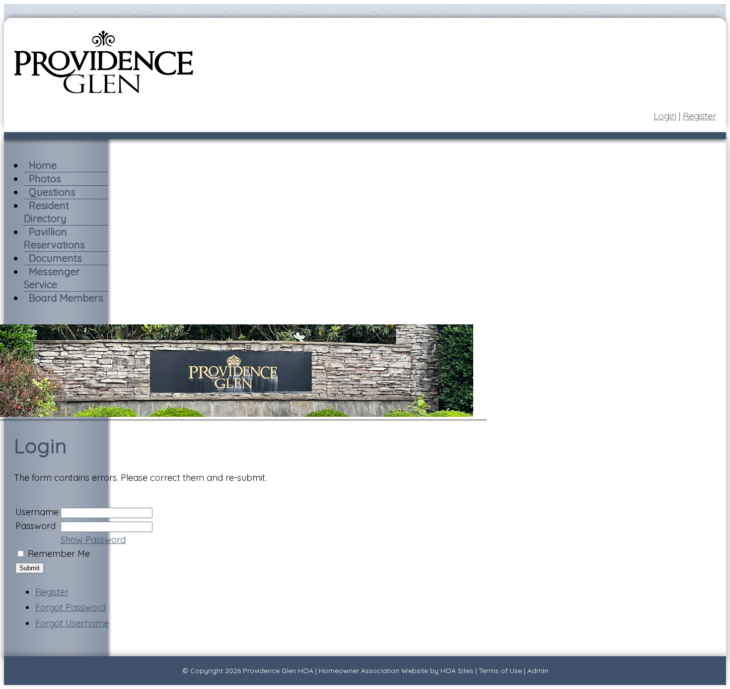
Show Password (93, 539)
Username (37, 512)
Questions (52, 192)
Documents (55, 258)
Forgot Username (72, 623)
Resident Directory (46, 212)
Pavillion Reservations (54, 238)
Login (665, 116)
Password (35, 526)
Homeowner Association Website (373, 670)
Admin (537, 670)
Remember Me (59, 553)
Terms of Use (500, 670)
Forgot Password (70, 607)
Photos (45, 178)
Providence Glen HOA (278, 670)
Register (699, 116)
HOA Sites (456, 670)
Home (43, 165)
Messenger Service (52, 278)
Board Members (66, 298)
